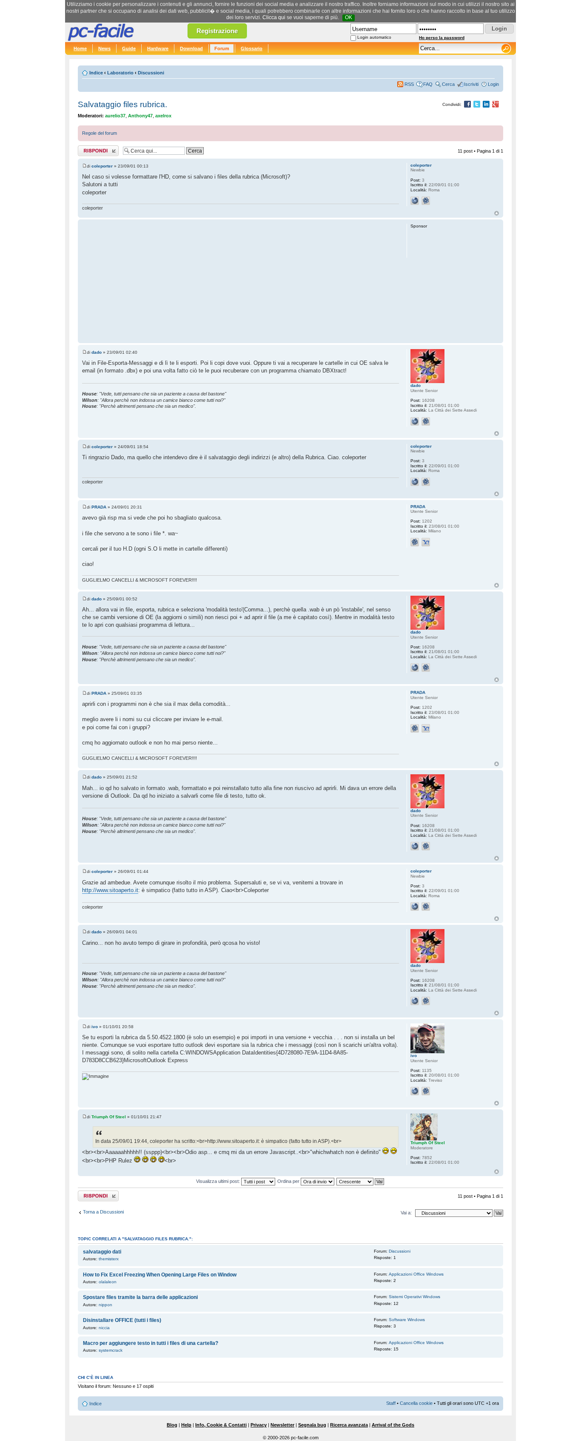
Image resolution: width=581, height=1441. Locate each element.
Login (493, 84)
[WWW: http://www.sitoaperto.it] (414, 200)
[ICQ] (426, 200)
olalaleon (108, 1281)
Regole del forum (99, 133)
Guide (129, 48)
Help (186, 1424)
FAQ (428, 84)
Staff (391, 1403)
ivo (94, 1026)
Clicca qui (273, 17)
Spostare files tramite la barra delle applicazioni (140, 1297)
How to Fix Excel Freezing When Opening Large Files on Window (159, 1274)
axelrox (163, 115)
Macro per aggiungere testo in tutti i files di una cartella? (150, 1343)
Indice (96, 72)
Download (191, 48)
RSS (409, 84)
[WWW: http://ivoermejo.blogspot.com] (414, 1091)
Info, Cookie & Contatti (221, 1424)
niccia (104, 1327)
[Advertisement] (240, 281)
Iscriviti (471, 84)
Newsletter (282, 1424)
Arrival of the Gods (393, 1424)
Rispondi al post (94, 148)
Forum (221, 48)
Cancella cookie (416, 1403)
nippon (105, 1304)
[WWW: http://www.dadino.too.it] (414, 421)
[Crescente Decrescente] (360, 1181)
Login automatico (374, 37)
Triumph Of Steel (108, 1116)
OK (348, 17)
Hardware (157, 48)
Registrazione (217, 30)
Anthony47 (140, 115)
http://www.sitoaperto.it (110, 890)
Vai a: (406, 1212)
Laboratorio (120, 72)
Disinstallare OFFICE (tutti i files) (122, 1320)
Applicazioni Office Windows (416, 1274)
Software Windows (407, 1319)
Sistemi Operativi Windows (414, 1296)
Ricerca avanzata (349, 1424)
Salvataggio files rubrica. (122, 104)
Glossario (251, 48)
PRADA (98, 507)
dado (96, 352)
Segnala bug (312, 1424)
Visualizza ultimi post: (218, 1181)
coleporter (102, 166)
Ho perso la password (441, 37)
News (104, 48)
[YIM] (426, 542)
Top (496, 213)
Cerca (448, 84)
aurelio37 (115, 115)
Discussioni (151, 72)
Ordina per (289, 1181)
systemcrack (110, 1350)
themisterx (109, 1258)
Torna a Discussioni (103, 1211)
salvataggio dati (102, 1251)
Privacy (259, 1424)
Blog (172, 1424)
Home (80, 48)
